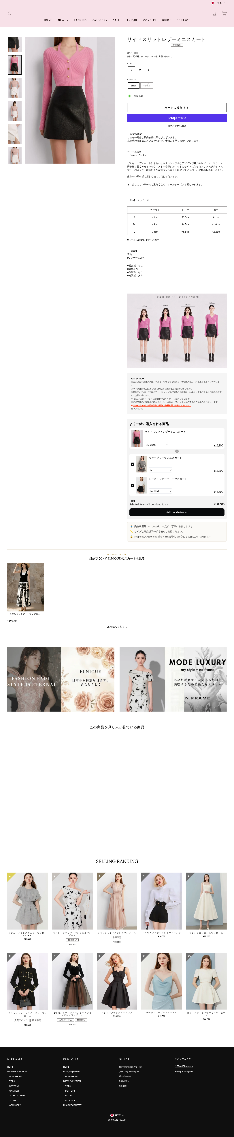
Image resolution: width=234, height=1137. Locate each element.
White (146, 85)
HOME (48, 20)
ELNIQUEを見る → (117, 626)
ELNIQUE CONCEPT (72, 1105)
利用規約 (123, 1086)
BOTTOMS (13, 1086)
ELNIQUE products (71, 1071)
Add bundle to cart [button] (177, 512)
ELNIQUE (132, 20)
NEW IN (63, 20)
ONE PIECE (13, 1091)
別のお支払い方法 (176, 126)
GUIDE (166, 20)
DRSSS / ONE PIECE (72, 1081)
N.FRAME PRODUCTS (17, 1071)
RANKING (80, 20)
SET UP (11, 1100)
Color (131, 79)
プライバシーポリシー (129, 1071)
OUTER (67, 1095)
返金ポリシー (125, 1076)
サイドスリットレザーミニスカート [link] (165, 431)
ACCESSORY (14, 1105)
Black (133, 85)
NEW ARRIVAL (15, 1076)
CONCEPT (150, 20)
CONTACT (183, 20)
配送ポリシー (125, 1081)
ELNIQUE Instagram (184, 1071)
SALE (116, 20)
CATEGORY (100, 20)
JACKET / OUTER (16, 1095)
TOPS (11, 1081)
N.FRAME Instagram (184, 1066)
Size (130, 63)
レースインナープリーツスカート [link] (168, 478)
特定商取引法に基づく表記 (131, 1067)
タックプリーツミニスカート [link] (165, 457)
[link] (137, 438)
